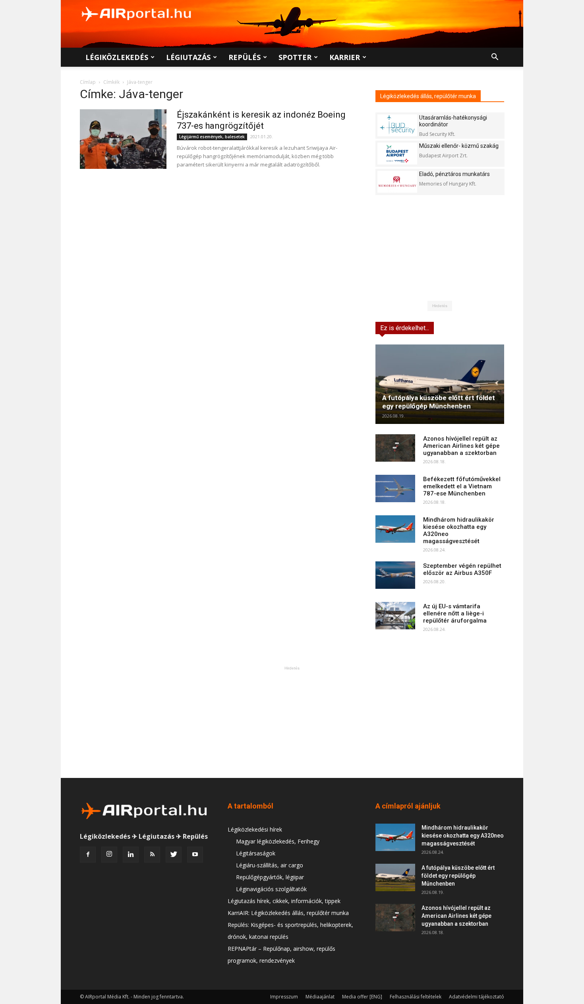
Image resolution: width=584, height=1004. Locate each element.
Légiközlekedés (116, 57)
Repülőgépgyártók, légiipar (270, 877)
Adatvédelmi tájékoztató (476, 996)
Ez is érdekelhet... (404, 328)
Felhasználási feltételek (415, 996)
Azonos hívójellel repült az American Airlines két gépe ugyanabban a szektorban (461, 446)
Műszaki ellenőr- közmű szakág (459, 146)
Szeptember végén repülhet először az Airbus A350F (462, 569)
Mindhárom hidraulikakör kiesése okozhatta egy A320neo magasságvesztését (463, 835)
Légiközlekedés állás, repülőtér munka (428, 96)
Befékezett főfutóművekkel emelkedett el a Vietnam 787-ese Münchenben (462, 486)
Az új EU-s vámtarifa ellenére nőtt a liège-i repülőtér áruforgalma (455, 613)
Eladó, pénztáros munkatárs (454, 174)
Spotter (294, 57)
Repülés (244, 57)
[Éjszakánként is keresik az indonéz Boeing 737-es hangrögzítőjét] (123, 139)
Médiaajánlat (320, 996)
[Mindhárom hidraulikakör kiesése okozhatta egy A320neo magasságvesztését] (395, 529)
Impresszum (284, 996)
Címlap (88, 82)
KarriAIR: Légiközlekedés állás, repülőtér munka (288, 913)
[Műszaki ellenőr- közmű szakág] (397, 153)
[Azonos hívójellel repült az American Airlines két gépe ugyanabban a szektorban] (395, 448)
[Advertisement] (292, 722)
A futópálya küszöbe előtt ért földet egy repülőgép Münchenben (438, 402)
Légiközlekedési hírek (255, 829)
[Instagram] (109, 855)
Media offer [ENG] (362, 996)
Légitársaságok (255, 853)
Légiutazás (188, 57)
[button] (494, 58)
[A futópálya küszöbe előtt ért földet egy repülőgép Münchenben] (439, 384)
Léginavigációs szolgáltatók (271, 889)
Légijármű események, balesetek (212, 136)
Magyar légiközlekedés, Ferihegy (277, 841)
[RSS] (152, 855)
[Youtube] (195, 855)
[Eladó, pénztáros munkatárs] (397, 182)
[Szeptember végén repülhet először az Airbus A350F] (395, 575)
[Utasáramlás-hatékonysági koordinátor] (397, 125)
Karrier (344, 57)
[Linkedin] (131, 855)
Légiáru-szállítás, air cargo (269, 865)
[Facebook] (88, 855)
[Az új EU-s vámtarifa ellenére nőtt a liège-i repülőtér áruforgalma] (395, 615)
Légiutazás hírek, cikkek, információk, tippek (284, 901)
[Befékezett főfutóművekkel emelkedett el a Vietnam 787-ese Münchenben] (395, 488)
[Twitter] (174, 855)
